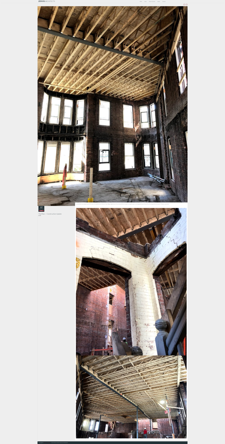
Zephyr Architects (47, 442)
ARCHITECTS (46, 1)
